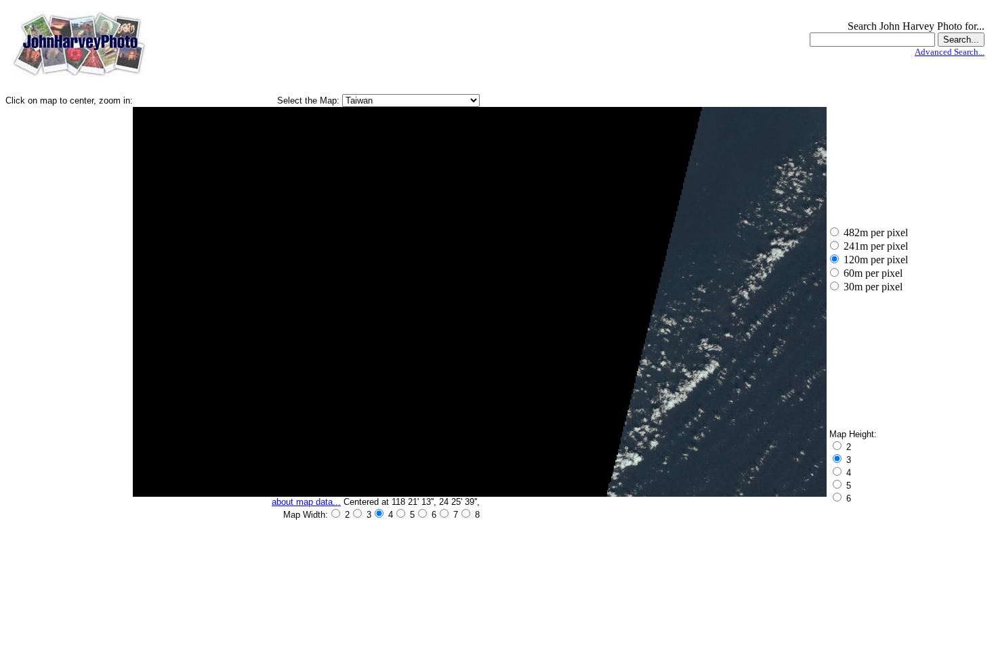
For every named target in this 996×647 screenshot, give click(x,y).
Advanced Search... (949, 52)
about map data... (306, 502)
